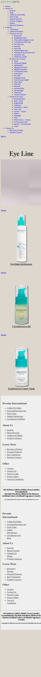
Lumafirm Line (19, 55)
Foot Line (17, 48)
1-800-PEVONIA (14, 408)
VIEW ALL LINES (20, 57)
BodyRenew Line (20, 38)
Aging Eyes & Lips (20, 67)
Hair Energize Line (21, 50)
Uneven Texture (20, 94)
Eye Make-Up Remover (21, 264)
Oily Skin (17, 84)
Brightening (18, 103)
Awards (12, 10)
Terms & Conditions (15, 479)
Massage (17, 116)
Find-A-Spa (14, 17)
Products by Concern (17, 59)
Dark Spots (18, 73)
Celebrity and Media (17, 15)
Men (15, 118)
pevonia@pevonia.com (16, 411)
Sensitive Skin (19, 88)
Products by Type (16, 97)
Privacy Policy (13, 476)
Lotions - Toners (20, 111)
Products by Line (16, 34)
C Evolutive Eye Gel (21, 326)
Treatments (14, 29)
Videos (12, 23)
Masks (16, 113)
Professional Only (20, 122)
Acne (16, 61)
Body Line (17, 36)
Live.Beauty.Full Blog (16, 419)
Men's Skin (18, 82)
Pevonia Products (14, 452)
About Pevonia (13, 433)
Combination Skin (20, 71)
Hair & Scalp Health (21, 80)
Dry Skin (17, 76)
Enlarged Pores (19, 78)
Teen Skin (17, 92)
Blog (11, 13)
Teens (16, 126)
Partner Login (13, 474)
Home (7, 6)
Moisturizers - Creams (22, 120)
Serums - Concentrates (22, 124)
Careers (10, 468)
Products (8, 27)
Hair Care (17, 109)
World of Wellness (17, 25)
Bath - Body (18, 101)
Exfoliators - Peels (21, 107)
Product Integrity (16, 21)
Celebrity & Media (14, 435)
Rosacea (17, 86)
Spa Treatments (13, 454)
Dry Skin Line (19, 44)
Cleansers (17, 105)
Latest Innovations (16, 31)
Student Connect (16, 132)
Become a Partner (16, 130)
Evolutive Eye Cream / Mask (21, 388)
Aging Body (18, 65)
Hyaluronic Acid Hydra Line (24, 52)
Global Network (16, 19)
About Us (8, 8)
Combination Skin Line (22, 42)
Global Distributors (15, 416)
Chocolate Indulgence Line (24, 40)
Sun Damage (18, 90)
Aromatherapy (19, 99)
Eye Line (17, 46)
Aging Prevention (20, 69)
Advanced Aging (20, 63)
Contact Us (9, 128)
